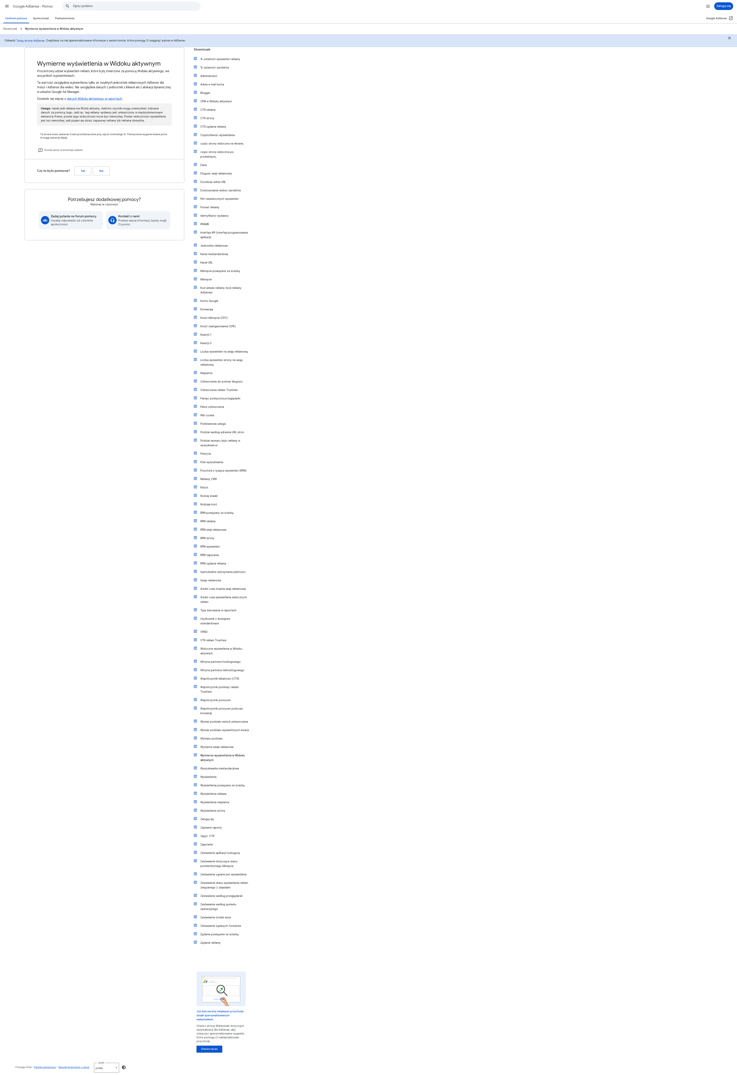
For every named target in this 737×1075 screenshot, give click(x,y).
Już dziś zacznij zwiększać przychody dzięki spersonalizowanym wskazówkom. (220, 1015)
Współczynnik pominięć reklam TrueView (219, 689)
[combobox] (136, 6)
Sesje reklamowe (210, 580)
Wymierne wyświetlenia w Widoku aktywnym (222, 758)
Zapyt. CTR (207, 836)
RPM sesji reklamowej (213, 529)
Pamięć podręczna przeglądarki (220, 398)
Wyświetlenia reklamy (213, 794)
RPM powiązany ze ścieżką (217, 513)
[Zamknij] (729, 38)
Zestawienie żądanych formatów (220, 926)
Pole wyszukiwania (211, 462)
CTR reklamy (208, 110)
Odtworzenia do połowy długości (221, 381)
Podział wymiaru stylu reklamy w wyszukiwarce (220, 443)
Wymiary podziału (211, 738)
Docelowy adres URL (213, 182)
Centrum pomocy (16, 18)
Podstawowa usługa (213, 424)
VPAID (204, 632)
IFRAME (204, 224)
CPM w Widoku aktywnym (216, 101)
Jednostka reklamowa (214, 245)
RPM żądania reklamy (213, 563)
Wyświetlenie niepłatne (214, 802)
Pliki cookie (207, 415)
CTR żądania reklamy (213, 126)
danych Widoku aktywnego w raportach (94, 99)
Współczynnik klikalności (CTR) (219, 678)
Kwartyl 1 (205, 334)
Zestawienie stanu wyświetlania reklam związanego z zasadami (224, 885)
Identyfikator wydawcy (214, 215)
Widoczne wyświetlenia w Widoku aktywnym (221, 651)
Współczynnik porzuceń (215, 700)
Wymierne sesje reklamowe (217, 747)
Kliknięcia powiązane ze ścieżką (220, 271)
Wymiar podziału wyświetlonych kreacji (224, 730)
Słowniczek (202, 49)
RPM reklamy (208, 521)
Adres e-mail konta (212, 84)
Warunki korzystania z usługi (73, 1067)
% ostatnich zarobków (214, 67)
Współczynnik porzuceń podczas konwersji (221, 711)
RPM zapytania (209, 555)
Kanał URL (206, 262)
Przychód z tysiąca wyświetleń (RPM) (223, 470)
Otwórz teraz (209, 1049)
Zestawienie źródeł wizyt (215, 917)
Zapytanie (206, 844)
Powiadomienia (64, 18)
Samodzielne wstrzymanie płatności (222, 572)
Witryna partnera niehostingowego (222, 670)
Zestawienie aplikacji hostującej (220, 853)
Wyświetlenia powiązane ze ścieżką (222, 785)
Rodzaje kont (208, 504)
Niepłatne (206, 373)
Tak (83, 171)
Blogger (205, 93)
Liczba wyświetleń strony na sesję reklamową (221, 362)
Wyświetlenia (208, 777)
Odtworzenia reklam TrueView (219, 390)
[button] (7, 6)
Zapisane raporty (211, 827)
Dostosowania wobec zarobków (220, 190)
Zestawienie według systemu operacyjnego (218, 907)
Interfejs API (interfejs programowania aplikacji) (224, 235)
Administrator (208, 76)
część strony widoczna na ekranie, (222, 143)
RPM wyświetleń (210, 546)
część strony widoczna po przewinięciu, (217, 154)
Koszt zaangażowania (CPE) (218, 326)
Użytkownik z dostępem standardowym (215, 621)
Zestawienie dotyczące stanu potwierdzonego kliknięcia (218, 864)
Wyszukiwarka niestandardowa (219, 768)
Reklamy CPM (208, 479)
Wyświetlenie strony (212, 810)
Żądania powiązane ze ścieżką (219, 934)
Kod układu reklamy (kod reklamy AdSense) (220, 290)
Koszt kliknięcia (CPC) (214, 318)
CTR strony (207, 118)
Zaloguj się (207, 819)
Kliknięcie (206, 279)
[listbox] (106, 1068)
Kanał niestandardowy (214, 254)
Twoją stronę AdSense (30, 40)
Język (101, 1062)
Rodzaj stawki (209, 496)
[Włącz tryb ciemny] (123, 1067)
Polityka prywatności (45, 1067)
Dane (203, 165)
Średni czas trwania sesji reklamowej (223, 589)
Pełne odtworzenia (212, 407)
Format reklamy (209, 207)
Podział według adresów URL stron (222, 432)
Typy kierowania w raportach (218, 610)
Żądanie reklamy (210, 942)
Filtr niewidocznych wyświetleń (219, 199)
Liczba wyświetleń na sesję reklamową (224, 351)
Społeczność (41, 18)
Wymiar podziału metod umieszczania (224, 721)
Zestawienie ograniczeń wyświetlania (223, 874)
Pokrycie (205, 453)
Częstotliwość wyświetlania (217, 135)
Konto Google (209, 301)
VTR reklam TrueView (213, 640)
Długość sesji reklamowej (216, 173)
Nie (101, 171)
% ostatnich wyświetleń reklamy (220, 59)
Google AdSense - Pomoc (33, 6)
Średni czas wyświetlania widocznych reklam (223, 600)
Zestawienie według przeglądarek (221, 896)
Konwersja (206, 309)
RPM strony (207, 538)
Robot (204, 487)
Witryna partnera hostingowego (220, 662)
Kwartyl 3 (206, 343)
